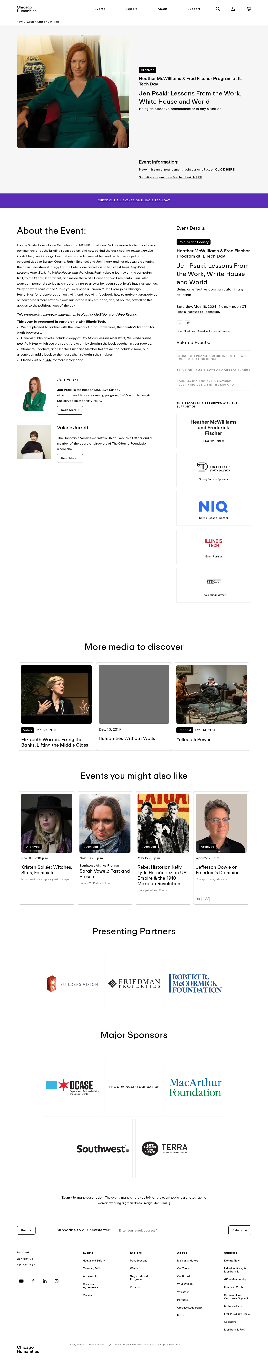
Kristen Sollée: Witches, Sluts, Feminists (46, 870)
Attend (41, 22)
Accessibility (91, 1276)
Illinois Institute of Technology (198, 311)
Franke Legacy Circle (237, 1314)
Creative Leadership (189, 1307)
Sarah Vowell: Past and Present (104, 874)
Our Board (183, 1276)
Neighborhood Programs (139, 1278)
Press (180, 1315)
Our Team (183, 1268)
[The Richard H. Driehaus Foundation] (214, 466)
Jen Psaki (53, 22)
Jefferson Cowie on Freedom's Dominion (218, 870)
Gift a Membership (235, 1279)
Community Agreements (90, 1286)
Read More (69, 410)
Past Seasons (138, 1260)
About (163, 9)
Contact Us (25, 1259)
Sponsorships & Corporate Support (236, 1297)
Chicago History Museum (211, 879)
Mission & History (187, 1260)
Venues (87, 1295)
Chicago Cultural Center (152, 890)
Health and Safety (94, 1260)
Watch (134, 1268)
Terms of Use (97, 1345)
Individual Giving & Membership (235, 1270)
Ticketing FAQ (91, 1268)
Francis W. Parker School (94, 883)
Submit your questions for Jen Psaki (170, 177)
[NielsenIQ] (213, 504)
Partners (182, 1300)
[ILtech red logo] (213, 543)
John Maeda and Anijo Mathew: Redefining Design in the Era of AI (206, 383)
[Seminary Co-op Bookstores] (213, 581)
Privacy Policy (76, 1345)
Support (194, 9)
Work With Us (185, 1284)
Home (20, 22)
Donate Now (232, 1260)
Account (23, 1252)
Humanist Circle (233, 1287)
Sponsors (230, 1322)
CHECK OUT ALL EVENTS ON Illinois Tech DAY (134, 200)
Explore (132, 9)
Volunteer (183, 1292)
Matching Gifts (233, 1306)
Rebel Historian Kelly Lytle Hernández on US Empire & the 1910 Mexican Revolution (162, 875)
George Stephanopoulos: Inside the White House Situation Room (214, 357)
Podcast (135, 1287)
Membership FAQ (234, 1329)
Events (100, 9)
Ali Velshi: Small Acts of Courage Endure (213, 370)
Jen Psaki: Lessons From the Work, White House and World (213, 274)
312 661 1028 (26, 1265)
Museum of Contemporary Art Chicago (45, 879)
